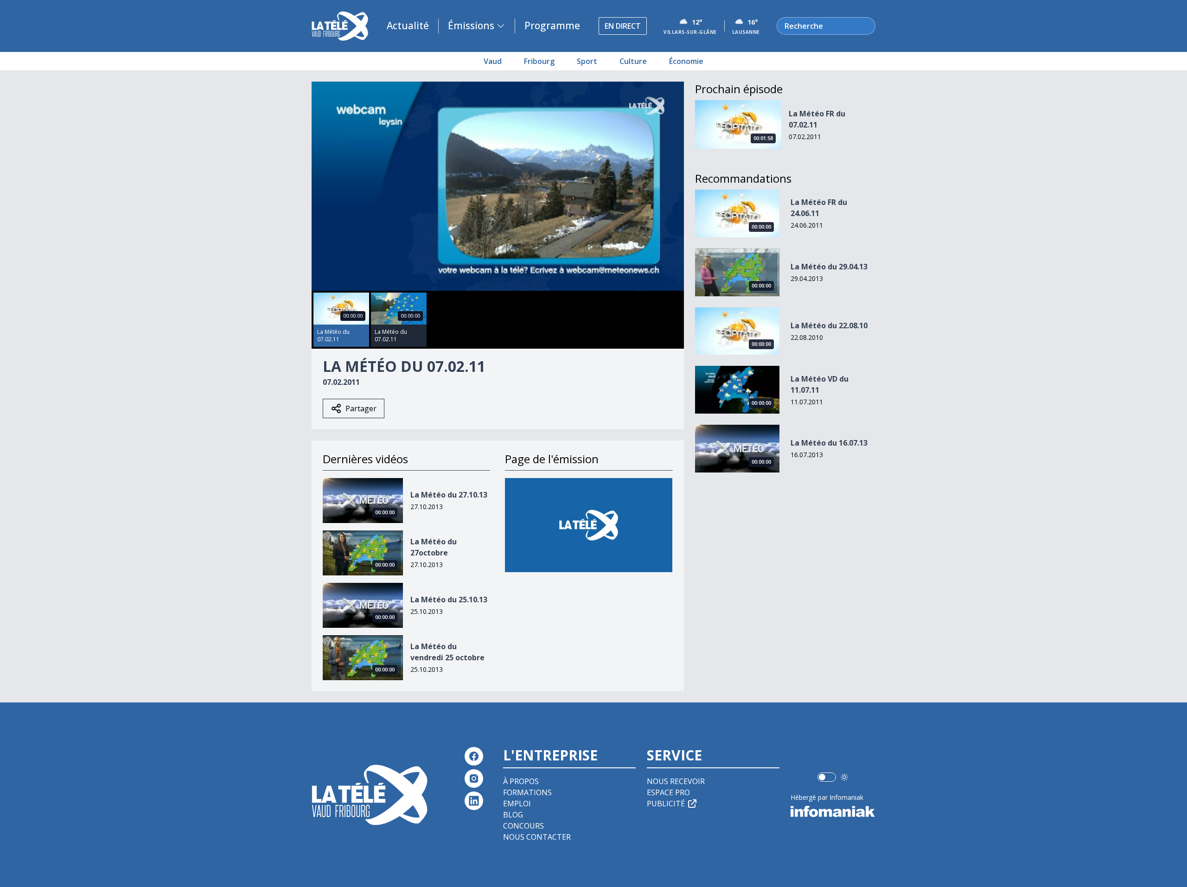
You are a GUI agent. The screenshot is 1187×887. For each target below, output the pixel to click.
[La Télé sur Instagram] (473, 778)
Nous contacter (537, 837)
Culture (633, 61)
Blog (513, 815)
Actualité (408, 25)
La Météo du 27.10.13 (448, 495)
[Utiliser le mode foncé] (844, 777)
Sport (587, 61)
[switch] (826, 777)
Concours (523, 826)
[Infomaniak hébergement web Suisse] (833, 811)
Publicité (666, 803)
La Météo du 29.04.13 (829, 267)
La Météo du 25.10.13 (448, 599)
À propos (521, 781)
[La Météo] (588, 525)
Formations (527, 792)
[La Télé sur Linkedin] (473, 800)
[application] (498, 186)
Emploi (517, 803)
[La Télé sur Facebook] (473, 756)
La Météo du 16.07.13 (829, 443)
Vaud (493, 61)
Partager (361, 408)
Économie (686, 61)
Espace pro (668, 792)
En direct (623, 26)
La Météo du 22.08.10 (829, 325)
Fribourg (539, 61)
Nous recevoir (676, 781)
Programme (552, 25)
